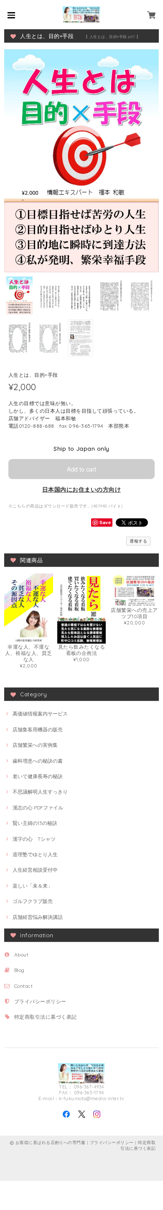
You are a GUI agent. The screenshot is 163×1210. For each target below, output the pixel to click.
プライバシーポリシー (40, 1001)
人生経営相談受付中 (35, 870)
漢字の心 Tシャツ (34, 839)
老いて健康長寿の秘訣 (38, 776)
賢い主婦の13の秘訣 (35, 823)
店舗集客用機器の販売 (38, 729)
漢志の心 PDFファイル (38, 807)
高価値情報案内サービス (40, 713)
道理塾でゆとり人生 (35, 854)
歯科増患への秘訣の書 (38, 761)
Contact (23, 986)
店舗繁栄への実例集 (35, 745)
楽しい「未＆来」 (33, 886)
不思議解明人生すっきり (40, 792)
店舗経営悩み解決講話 (38, 917)
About (21, 954)
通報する (138, 541)
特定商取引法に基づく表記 (45, 1017)
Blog (19, 970)
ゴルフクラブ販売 (33, 901)
